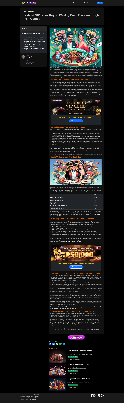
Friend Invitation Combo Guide (78, 365)
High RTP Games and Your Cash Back (33, 39)
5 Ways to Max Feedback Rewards (79, 351)
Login (93, 2)
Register (100, 2)
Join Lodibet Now (76, 121)
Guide (80, 2)
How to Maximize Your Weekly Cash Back (34, 37)
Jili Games (70, 295)
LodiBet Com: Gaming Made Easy (72, 241)
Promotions (86, 2)
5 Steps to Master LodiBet (94, 154)
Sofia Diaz (67, 306)
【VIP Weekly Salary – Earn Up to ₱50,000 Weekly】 (76, 263)
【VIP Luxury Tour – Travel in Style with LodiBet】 (76, 117)
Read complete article (72, 356)
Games (74, 2)
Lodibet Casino (89, 329)
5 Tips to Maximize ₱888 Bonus (79, 379)
